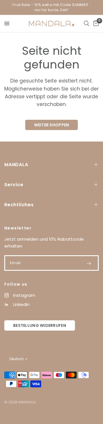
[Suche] (86, 23)
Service (13, 184)
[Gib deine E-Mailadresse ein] (89, 263)
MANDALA (16, 164)
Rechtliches (19, 204)
